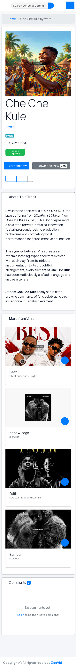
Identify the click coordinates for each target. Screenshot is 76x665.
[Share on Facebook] (8, 179)
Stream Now (18, 166)
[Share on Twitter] (14, 179)
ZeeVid (56, 663)
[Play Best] (65, 360)
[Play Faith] (65, 482)
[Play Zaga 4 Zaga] (65, 421)
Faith (13, 493)
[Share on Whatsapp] (19, 179)
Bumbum (16, 554)
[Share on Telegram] (24, 179)
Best (13, 372)
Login (20, 614)
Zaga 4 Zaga (19, 432)
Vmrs (9, 127)
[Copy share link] (30, 179)
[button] (6, 5)
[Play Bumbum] (65, 543)
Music (9, 135)
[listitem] (15, 152)
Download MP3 (51, 166)
